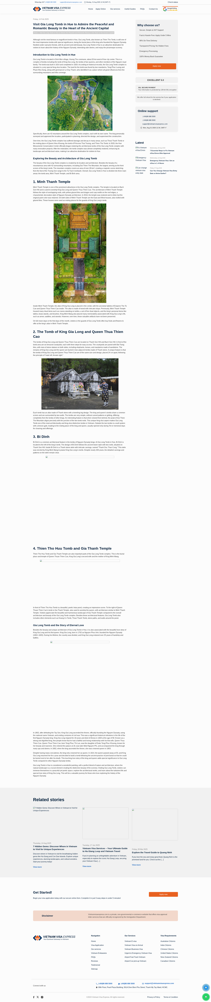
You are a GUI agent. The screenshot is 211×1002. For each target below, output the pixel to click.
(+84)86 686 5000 (148, 116)
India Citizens (166, 945)
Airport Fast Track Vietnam (135, 957)
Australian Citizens (168, 941)
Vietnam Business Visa (134, 949)
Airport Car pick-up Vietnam (135, 961)
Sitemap (94, 969)
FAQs (142, 9)
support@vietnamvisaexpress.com (155, 124)
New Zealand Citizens (169, 957)
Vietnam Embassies (99, 953)
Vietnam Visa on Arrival (134, 945)
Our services (115, 9)
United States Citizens (169, 953)
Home (90, 9)
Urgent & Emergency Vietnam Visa (138, 953)
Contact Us (153, 9)
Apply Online (101, 9)
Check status (173, 2)
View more (37, 867)
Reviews (94, 961)
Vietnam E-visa (130, 941)
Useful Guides (130, 9)
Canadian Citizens (168, 961)
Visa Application (97, 945)
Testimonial (95, 965)
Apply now (157, 66)
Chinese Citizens (167, 949)
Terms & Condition (171, 997)
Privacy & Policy (153, 997)
